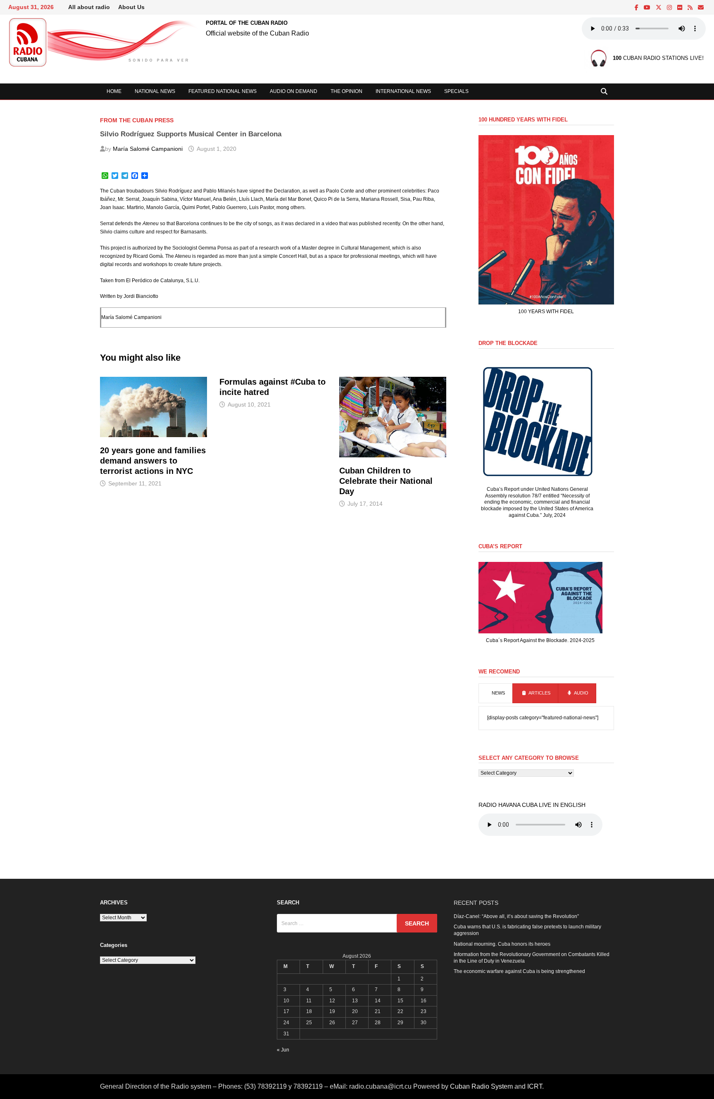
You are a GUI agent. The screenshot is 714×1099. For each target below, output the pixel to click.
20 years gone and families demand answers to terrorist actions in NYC (153, 461)
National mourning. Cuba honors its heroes (502, 944)
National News (155, 91)
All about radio (89, 7)
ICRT (534, 1086)
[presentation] (495, 693)
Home (114, 91)
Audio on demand (293, 91)
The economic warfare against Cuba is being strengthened (519, 971)
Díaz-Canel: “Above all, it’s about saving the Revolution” (516, 916)
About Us (131, 7)
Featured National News (222, 91)
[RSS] (690, 8)
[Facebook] (637, 8)
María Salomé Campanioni (148, 148)
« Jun (283, 1050)
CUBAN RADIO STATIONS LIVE (657, 58)
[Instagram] (670, 8)
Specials (456, 91)
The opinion (346, 91)
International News (403, 91)
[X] (659, 8)
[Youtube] (648, 8)
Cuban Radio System (481, 1086)
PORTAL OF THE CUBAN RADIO (247, 23)
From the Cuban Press (137, 120)
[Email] (701, 8)
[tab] (495, 693)
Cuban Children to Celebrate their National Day (386, 481)
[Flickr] (680, 8)
